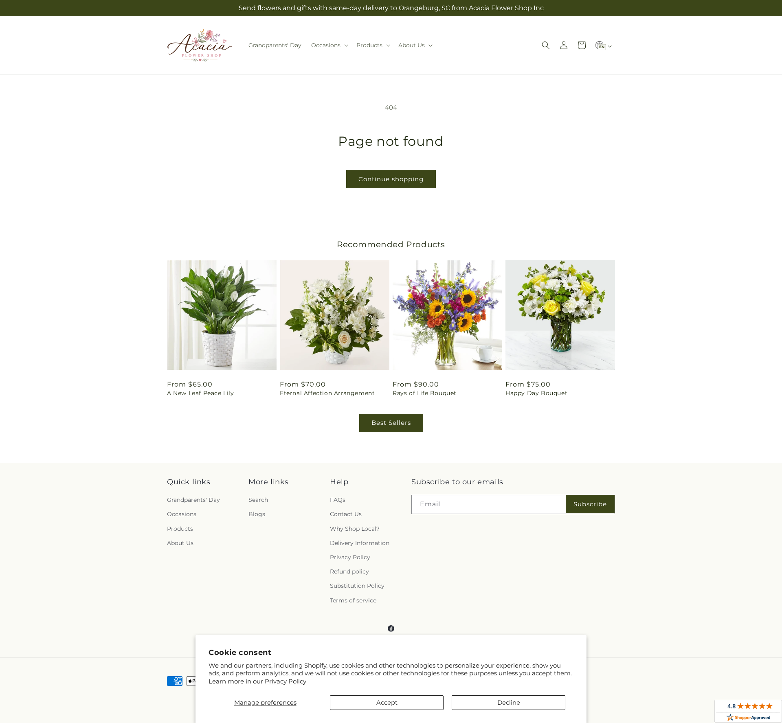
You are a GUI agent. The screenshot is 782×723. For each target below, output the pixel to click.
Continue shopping (391, 179)
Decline (508, 702)
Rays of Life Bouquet (425, 393)
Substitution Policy (357, 585)
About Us (180, 543)
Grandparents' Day (193, 499)
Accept (387, 702)
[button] (328, 45)
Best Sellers (391, 422)
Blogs (256, 514)
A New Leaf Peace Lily (200, 393)
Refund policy (349, 571)
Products (180, 528)
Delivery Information (359, 543)
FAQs (337, 499)
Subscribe (590, 504)
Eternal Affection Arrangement (327, 393)
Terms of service (353, 600)
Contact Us (346, 514)
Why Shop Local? (355, 528)
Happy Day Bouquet (536, 393)
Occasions (181, 514)
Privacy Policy (285, 681)
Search (258, 499)
